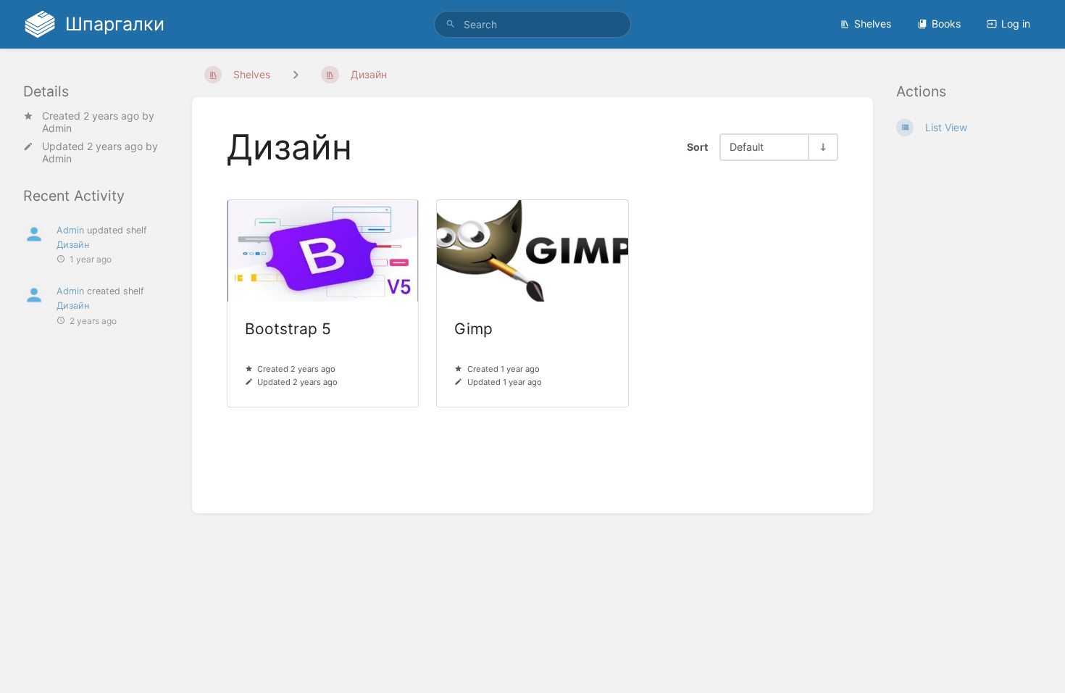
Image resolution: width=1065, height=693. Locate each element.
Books (946, 23)
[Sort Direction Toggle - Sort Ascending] (822, 147)
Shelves (872, 23)
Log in (1015, 23)
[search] (532, 24)
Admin (57, 128)
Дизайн (73, 244)
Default (747, 147)
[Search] (451, 24)
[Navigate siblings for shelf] (296, 74)
